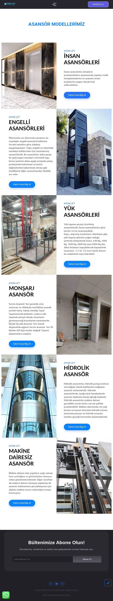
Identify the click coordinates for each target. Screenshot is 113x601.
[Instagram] (62, 584)
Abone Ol (87, 559)
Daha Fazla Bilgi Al (77, 95)
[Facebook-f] (51, 584)
